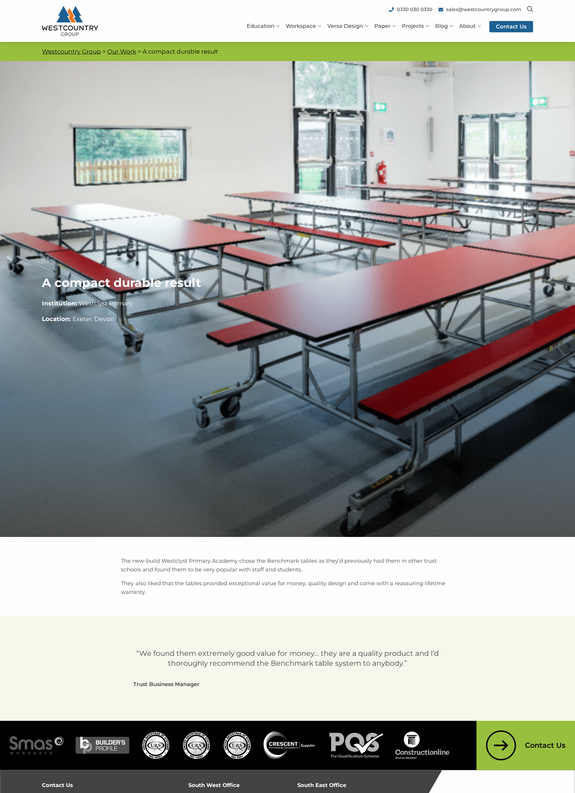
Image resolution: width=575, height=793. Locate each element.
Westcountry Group (71, 51)
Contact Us (545, 745)
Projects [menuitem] (413, 26)
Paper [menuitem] (382, 26)
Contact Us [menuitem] (511, 26)
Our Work (121, 51)
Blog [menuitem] (441, 26)
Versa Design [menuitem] (345, 26)
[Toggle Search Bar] (530, 9)
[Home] (70, 20)
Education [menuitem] (260, 26)
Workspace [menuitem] (301, 26)
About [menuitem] (467, 26)
